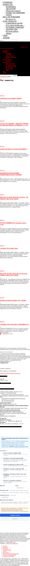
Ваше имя (2, 485)
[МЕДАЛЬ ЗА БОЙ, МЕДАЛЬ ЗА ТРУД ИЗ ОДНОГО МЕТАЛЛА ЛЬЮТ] (12, 269)
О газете (5, 546)
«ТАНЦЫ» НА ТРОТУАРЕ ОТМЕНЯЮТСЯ (14, 324)
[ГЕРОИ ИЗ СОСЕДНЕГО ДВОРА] (12, 94)
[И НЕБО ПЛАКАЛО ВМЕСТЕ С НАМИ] (12, 296)
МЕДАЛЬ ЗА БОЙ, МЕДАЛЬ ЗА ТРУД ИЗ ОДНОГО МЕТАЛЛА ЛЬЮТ (13, 274)
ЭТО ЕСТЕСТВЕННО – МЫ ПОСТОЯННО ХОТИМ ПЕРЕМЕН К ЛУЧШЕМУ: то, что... (14, 124)
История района (12, 31)
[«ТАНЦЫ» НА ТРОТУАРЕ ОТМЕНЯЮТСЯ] (12, 320)
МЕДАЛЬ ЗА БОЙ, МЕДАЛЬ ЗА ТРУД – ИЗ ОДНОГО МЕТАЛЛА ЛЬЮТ (14, 198)
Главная (2, 76)
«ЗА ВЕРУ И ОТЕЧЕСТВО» (9, 248)
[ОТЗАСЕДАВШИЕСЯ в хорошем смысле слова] (12, 218)
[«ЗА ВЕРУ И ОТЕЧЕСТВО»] (12, 244)
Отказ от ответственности (9, 555)
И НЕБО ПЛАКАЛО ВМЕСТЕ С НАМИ (13, 300)
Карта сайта (6, 552)
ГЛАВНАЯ (7, 2)
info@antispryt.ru (14, 543)
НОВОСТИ (8, 4)
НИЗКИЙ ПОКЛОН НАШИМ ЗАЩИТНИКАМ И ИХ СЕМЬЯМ (11, 173)
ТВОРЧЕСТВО (12, 29)
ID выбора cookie (14, 490)
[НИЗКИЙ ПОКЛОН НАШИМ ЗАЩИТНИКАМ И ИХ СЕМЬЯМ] (12, 169)
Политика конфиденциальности (11, 553)
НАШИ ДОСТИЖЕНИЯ (15, 13)
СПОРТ (9, 15)
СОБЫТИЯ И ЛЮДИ (14, 23)
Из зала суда (10, 19)
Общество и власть (13, 11)
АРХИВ (6, 38)
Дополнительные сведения (6, 499)
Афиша (8, 33)
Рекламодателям (7, 549)
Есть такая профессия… (15, 25)
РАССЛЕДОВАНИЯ (11, 17)
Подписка (5, 548)
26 (3, 333)
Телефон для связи (8, 495)
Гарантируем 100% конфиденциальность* (10, 373)
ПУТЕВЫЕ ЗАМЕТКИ (15, 27)
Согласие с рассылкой (8, 556)
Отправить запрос (15, 515)
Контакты (5, 547)
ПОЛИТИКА (11, 7)
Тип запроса (3, 450)
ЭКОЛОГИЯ (11, 9)
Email (17, 485)
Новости (2, 95)
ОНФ (5, 35)
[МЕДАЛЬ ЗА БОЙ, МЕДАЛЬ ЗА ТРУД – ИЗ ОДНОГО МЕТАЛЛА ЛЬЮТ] (12, 193)
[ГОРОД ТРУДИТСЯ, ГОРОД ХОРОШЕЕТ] (12, 145)
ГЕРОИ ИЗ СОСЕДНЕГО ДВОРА (11, 98)
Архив (4, 551)
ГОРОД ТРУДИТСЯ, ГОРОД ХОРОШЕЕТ (13, 149)
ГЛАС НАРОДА (10, 21)
